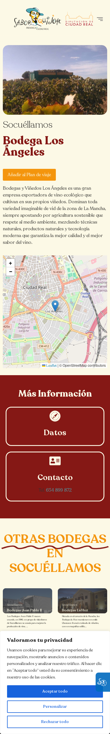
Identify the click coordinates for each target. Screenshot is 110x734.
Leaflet (51, 365)
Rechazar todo (55, 721)
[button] (99, 19)
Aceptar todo (55, 691)
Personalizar (55, 706)
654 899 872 (59, 490)
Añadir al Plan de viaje (29, 175)
